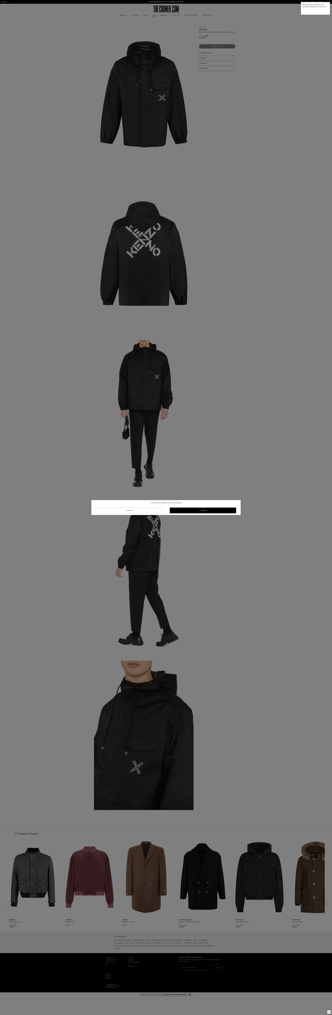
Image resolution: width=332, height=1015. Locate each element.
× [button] (328, 4)
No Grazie (129, 510)
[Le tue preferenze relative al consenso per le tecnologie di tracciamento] (329, 1012)
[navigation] (5, 2)
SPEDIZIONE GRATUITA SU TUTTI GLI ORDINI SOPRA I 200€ (166, 2)
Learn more (308, 11)
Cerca (327, 2)
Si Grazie (202, 510)
